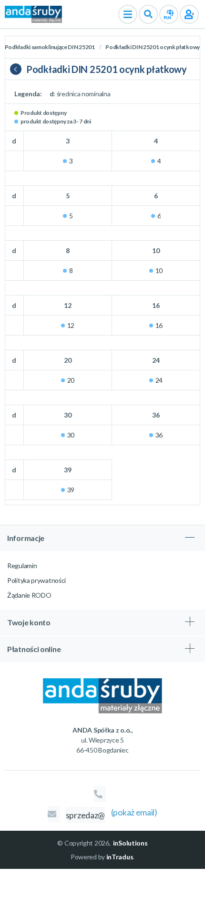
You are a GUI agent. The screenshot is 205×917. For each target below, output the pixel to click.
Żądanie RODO (29, 595)
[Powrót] (18, 69)
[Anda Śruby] (33, 14)
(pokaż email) (134, 812)
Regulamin (22, 565)
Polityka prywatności (36, 580)
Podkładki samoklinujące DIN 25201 (50, 47)
